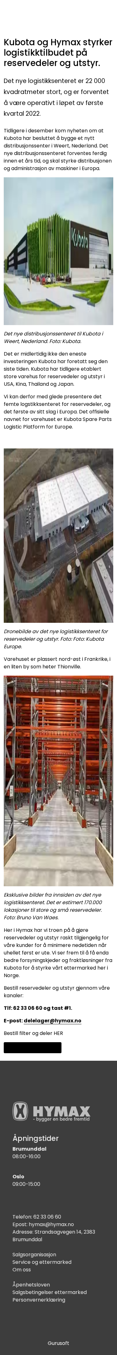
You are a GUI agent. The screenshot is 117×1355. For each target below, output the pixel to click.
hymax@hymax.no (51, 1224)
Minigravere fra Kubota (32, 1047)
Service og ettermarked (41, 1262)
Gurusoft (58, 1343)
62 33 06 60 (47, 1216)
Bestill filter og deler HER (33, 1033)
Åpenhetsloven (31, 1284)
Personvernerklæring (38, 1299)
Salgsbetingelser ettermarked (49, 1292)
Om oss (21, 1269)
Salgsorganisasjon (34, 1254)
